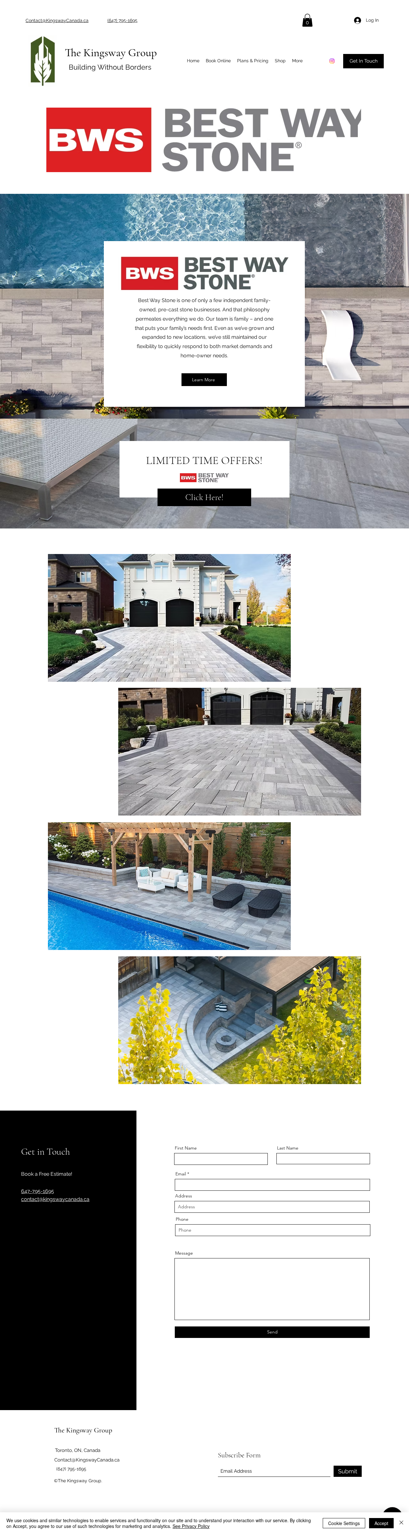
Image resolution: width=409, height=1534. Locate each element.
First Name (186, 1148)
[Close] (401, 1523)
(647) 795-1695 (71, 1468)
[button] (307, 20)
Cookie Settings (344, 1523)
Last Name (287, 1148)
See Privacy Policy (191, 1526)
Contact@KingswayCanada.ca (87, 1460)
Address (183, 1196)
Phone (182, 1219)
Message (184, 1253)
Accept (381, 1523)
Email (180, 1174)
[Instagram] (332, 61)
